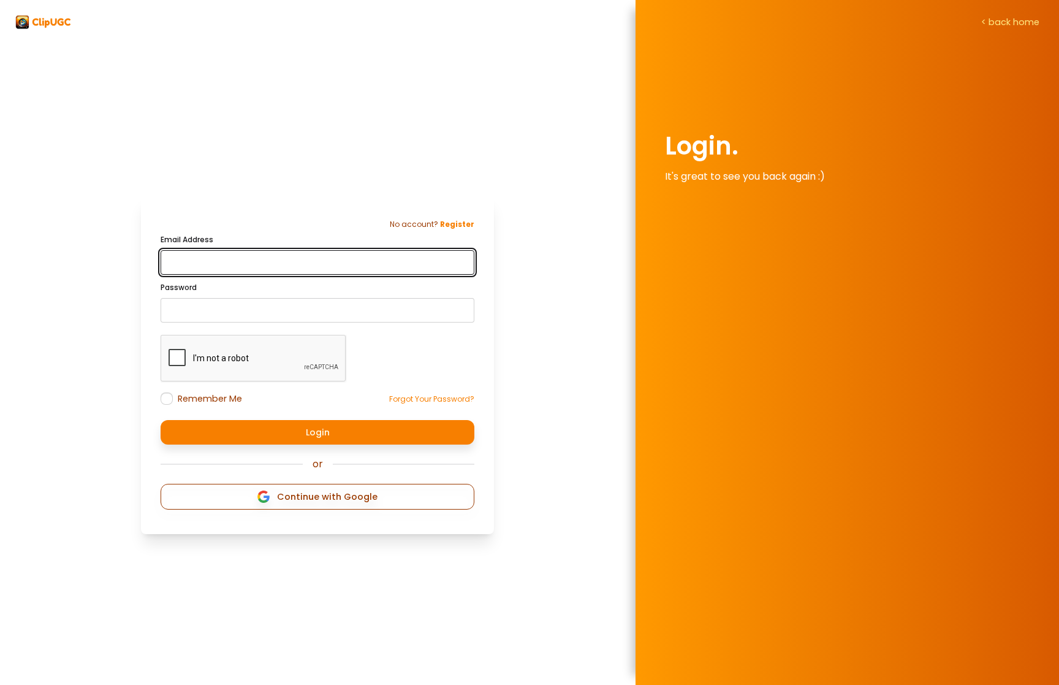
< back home (1010, 22)
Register (457, 224)
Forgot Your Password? (431, 399)
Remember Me (210, 398)
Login (318, 432)
